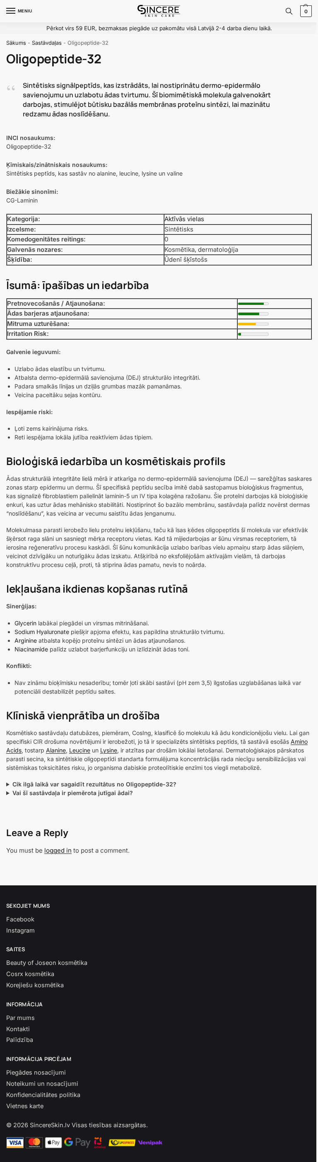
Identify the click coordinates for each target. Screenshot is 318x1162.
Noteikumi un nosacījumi (42, 1092)
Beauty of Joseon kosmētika (46, 971)
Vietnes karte (24, 1115)
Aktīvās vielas (184, 219)
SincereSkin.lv (50, 1134)
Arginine (25, 640)
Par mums (20, 1026)
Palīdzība (19, 1048)
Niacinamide (31, 649)
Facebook (20, 928)
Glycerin (25, 623)
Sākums (16, 43)
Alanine (56, 750)
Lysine (108, 750)
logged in (58, 859)
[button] (305, 11)
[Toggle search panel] (289, 11)
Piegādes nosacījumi (36, 1081)
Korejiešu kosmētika (35, 994)
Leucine (79, 750)
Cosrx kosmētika (30, 982)
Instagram (20, 939)
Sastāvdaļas (47, 43)
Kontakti (18, 1037)
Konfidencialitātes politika (43, 1103)
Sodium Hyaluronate (41, 631)
